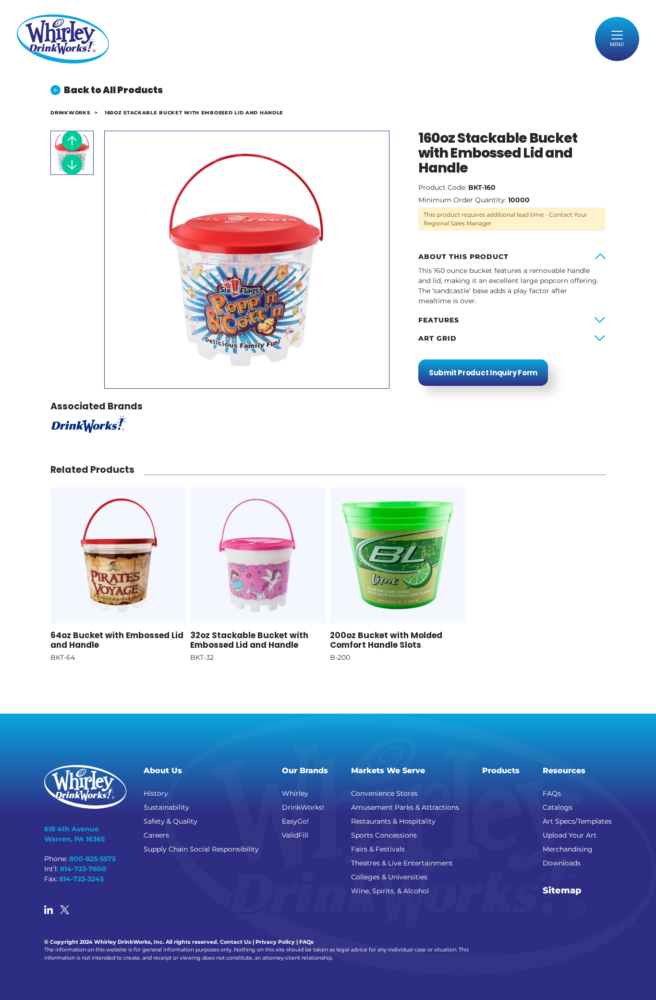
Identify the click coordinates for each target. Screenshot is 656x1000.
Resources (564, 770)
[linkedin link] (48, 910)
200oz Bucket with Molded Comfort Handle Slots (386, 640)
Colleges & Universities (389, 877)
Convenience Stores (384, 793)
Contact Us (235, 941)
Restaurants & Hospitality (393, 821)
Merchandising (568, 849)
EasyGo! (295, 821)
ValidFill (295, 835)
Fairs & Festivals (378, 849)
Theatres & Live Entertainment (402, 863)
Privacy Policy (275, 941)
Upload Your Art (569, 835)
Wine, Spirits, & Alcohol (390, 891)
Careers (156, 835)
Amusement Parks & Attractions (405, 807)
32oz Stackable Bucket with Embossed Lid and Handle (249, 640)
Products (501, 770)
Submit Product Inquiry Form (483, 373)
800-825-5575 (92, 858)
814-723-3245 (81, 879)
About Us (163, 770)
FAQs (552, 793)
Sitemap (562, 890)
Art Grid (437, 338)
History (156, 793)
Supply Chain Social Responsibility (201, 849)
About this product (463, 256)
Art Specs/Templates (577, 821)
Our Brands (305, 770)
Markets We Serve (388, 770)
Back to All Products (113, 90)
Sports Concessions (384, 835)
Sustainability (166, 807)
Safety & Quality (170, 821)
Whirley (295, 793)
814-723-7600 (83, 868)
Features (438, 320)
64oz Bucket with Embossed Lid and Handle (116, 640)
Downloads (562, 863)
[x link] (64, 910)
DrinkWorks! (303, 807)
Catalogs (557, 807)
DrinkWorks (70, 113)
